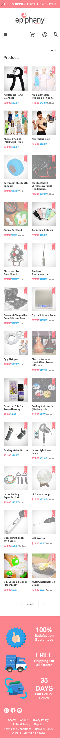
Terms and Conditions (17, 729)
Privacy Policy (39, 720)
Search (12, 720)
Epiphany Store (26, 733)
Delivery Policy (44, 729)
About (24, 720)
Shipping (39, 724)
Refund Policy (21, 724)
